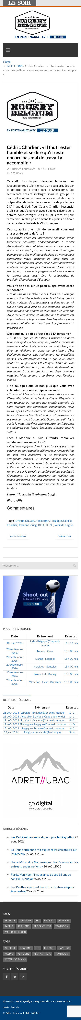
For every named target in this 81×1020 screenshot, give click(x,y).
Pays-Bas (64, 920)
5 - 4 (72, 732)
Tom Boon (61, 926)
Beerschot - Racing (45, 674)
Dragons (25, 920)
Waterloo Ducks (15, 932)
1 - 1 (72, 712)
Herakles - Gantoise (45, 666)
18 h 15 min (71, 643)
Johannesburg (27, 525)
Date (14, 636)
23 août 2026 (11, 712)
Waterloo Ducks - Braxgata (45, 682)
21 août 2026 (11, 716)
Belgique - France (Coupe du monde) (43, 728)
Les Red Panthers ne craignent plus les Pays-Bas (42, 837)
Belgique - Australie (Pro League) (42, 732)
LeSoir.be (60, 1001)
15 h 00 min (71, 651)
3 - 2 (72, 728)
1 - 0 (72, 724)
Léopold (49, 920)
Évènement (45, 636)
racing (9, 926)
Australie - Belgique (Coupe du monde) (42, 716)
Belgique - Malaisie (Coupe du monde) (42, 720)
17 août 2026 (11, 724)
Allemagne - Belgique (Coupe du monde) (42, 724)
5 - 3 (72, 720)
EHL (38, 920)
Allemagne (42, 520)
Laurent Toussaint (22, 169)
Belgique (56, 520)
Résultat (71, 636)
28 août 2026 (14, 643)
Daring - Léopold (45, 658)
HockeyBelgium (25, 1001)
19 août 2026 (11, 720)
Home (7, 61)
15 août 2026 (11, 728)
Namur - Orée (45, 651)
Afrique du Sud (24, 520)
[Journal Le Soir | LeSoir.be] (19, 3)
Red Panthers (42, 926)
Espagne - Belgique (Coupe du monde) (42, 712)
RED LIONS (15, 66)
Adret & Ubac (33, 1013)
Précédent (20, 536)
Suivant (63, 536)
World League (63, 525)
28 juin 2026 (11, 732)
